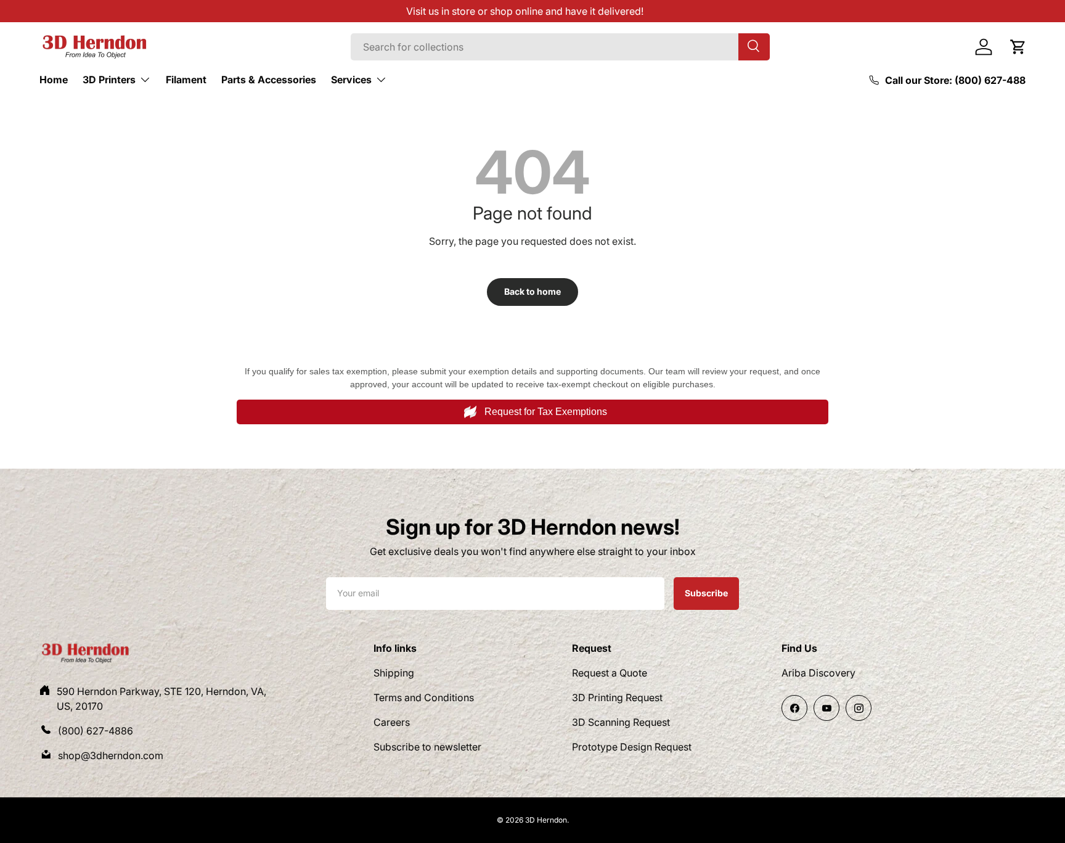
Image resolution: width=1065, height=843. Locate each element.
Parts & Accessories (268, 79)
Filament (186, 79)
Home (53, 79)
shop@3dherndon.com (110, 755)
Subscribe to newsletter (427, 747)
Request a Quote (609, 673)
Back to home (532, 291)
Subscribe (706, 592)
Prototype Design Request (632, 747)
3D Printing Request (617, 697)
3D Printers (109, 79)
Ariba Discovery (818, 673)
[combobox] (560, 46)
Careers (391, 722)
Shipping (393, 673)
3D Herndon (546, 819)
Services (351, 79)
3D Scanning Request (621, 722)
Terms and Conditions (423, 697)
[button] (1018, 46)
